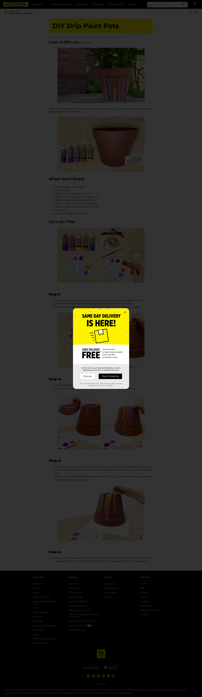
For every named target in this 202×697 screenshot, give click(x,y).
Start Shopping (110, 376)
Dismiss (87, 376)
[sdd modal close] (125, 312)
